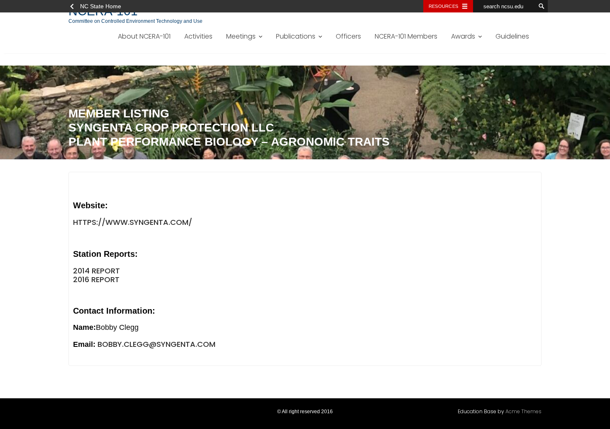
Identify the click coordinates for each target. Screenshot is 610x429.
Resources (443, 6)
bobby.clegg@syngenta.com (156, 344)
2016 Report (96, 279)
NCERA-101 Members (406, 36)
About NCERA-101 (144, 36)
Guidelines (512, 36)
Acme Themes (523, 411)
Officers (348, 36)
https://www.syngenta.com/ (132, 222)
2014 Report (96, 271)
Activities (198, 36)
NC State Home (100, 6)
